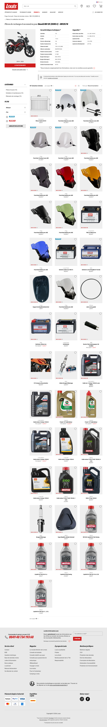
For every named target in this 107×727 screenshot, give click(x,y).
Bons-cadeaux (9, 663)
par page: (47, 86)
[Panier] (100, 6)
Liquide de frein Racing (66, 574)
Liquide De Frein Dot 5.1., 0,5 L (41, 611)
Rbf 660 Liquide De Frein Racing (91, 537)
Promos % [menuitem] (36, 12)
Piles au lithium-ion (91, 232)
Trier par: (85, 86)
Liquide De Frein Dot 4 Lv (41, 574)
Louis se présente (60, 650)
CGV (81, 652)
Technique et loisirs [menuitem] (25, 12)
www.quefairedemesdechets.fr (59, 685)
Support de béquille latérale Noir (41, 307)
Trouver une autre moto (19, 69)
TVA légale (51, 718)
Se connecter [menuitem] (98, 12)
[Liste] (78, 86)
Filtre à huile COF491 (41, 121)
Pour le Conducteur (35, 671)
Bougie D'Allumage (41, 537)
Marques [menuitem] (44, 12)
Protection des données (87, 655)
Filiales (57, 652)
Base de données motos (12, 658)
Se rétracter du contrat (11, 671)
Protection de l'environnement (88, 666)
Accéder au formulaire (53, 78)
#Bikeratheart (34, 663)
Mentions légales (85, 650)
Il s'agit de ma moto (20, 65)
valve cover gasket (91, 307)
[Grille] (75, 85)
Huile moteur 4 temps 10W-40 (41, 422)
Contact (7, 650)
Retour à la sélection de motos (15, 19)
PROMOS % (12, 120)
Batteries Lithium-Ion (41, 344)
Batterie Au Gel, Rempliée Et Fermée (91, 269)
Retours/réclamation (11, 668)
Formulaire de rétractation (87, 660)
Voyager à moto (34, 666)
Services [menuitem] (60, 12)
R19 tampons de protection (41, 383)
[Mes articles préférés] (94, 6)
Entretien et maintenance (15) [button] (14, 93)
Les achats (58, 655)
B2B (6, 652)
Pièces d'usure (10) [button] (11, 90)
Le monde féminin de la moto (38, 650)
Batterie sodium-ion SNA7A (66, 269)
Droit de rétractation (86, 658)
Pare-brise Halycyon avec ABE (66, 121)
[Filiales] (81, 6)
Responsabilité (59, 660)
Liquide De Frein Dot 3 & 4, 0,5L (91, 574)
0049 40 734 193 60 (21, 637)
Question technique (10, 655)
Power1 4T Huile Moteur (66, 422)
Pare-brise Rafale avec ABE (91, 158)
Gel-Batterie (66, 344)
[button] (99, 2)
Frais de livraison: (43, 720)
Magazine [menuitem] (52, 12)
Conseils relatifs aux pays (37, 655)
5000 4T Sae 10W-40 (91, 498)
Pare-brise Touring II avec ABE (41, 158)
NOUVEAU (12, 116)
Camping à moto (35, 674)
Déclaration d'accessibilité (87, 663)
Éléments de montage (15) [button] (13, 96)
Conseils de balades (35, 652)
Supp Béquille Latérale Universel (66, 537)
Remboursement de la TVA (62, 658)
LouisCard (8, 666)
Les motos (33, 668)
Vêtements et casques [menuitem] (11, 12)
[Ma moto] (88, 6)
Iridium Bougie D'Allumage (66, 383)
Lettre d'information (10, 660)
